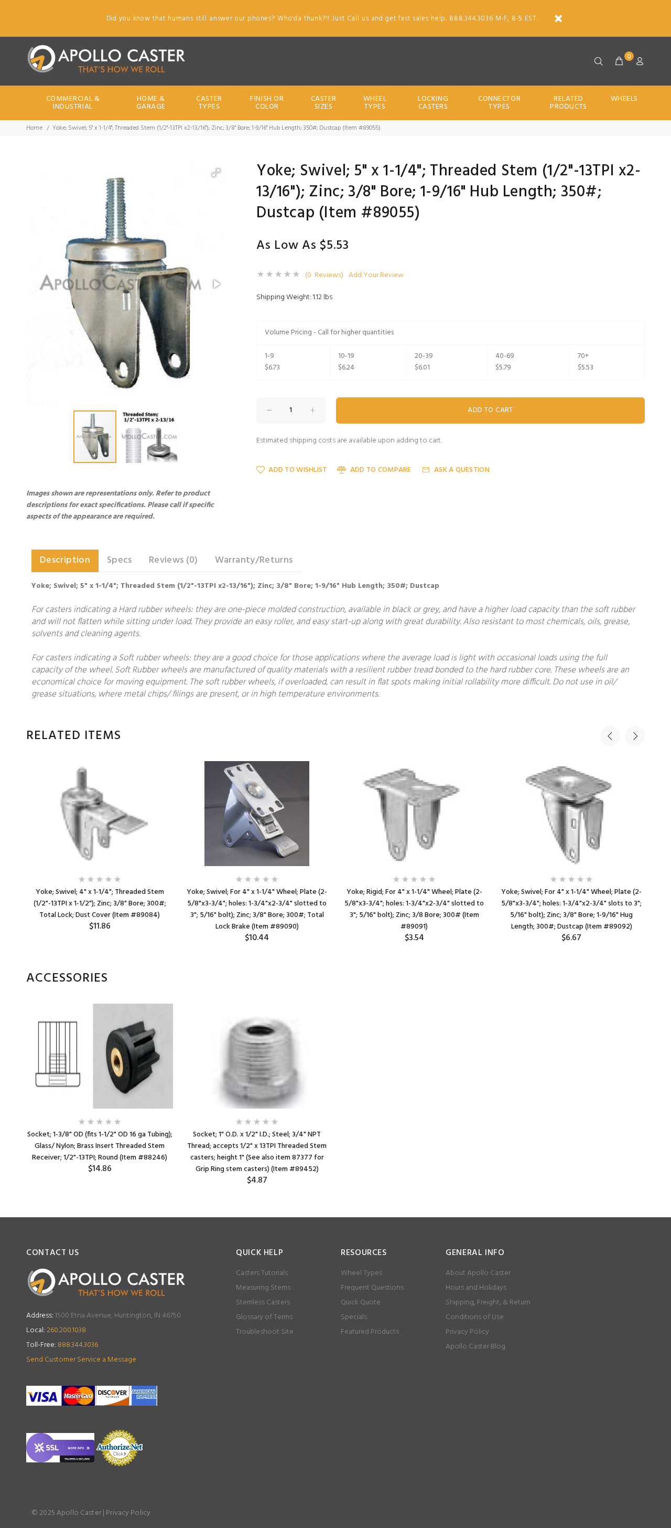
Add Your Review (376, 275)
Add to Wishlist (297, 470)
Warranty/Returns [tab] (254, 560)
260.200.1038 (56, 1330)
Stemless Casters (263, 1303)
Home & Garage (151, 103)
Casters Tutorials (262, 1273)
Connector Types (499, 103)
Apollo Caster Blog (475, 1347)
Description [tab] (65, 560)
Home (34, 128)
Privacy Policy (467, 1332)
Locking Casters (433, 103)
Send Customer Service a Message (81, 1360)
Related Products (568, 103)
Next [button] (635, 736)
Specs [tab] (119, 560)
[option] (99, 846)
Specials (354, 1317)
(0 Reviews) (324, 275)
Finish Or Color (267, 103)
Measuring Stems (263, 1288)
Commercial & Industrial (73, 103)
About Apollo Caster (478, 1273)
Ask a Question (462, 470)
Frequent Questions (372, 1288)
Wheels (624, 99)
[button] (216, 172)
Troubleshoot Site (265, 1332)
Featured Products (370, 1332)
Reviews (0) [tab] (173, 560)
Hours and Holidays (476, 1288)
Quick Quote (361, 1303)
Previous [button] (610, 736)
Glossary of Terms (264, 1317)
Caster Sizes (324, 103)
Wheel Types (375, 103)
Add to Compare (380, 470)
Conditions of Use (475, 1317)
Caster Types (209, 103)
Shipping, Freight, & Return (488, 1303)
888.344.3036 (62, 1345)
